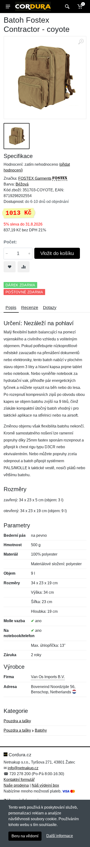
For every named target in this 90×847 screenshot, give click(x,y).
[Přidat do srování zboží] (24, 266)
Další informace (59, 836)
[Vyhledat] (66, 6)
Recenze (29, 307)
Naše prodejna (16, 785)
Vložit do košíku (57, 253)
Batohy (41, 730)
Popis (11, 307)
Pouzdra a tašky (17, 721)
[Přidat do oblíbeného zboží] (10, 266)
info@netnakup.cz (23, 768)
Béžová (22, 184)
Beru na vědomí (25, 836)
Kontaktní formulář (19, 780)
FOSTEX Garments (34, 178)
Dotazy (49, 307)
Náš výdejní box (45, 785)
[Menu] (8, 6)
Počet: (10, 242)
